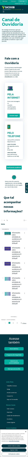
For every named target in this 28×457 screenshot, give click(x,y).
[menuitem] (5, 1)
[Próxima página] (24, 323)
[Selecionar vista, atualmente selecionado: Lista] (25, 220)
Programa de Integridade (14, 355)
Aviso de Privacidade (14, 441)
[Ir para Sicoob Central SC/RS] (8, 7)
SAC (16, 77)
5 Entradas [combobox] (13, 316)
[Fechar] (25, 431)
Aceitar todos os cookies (14, 445)
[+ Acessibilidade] (26, 191)
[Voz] (26, 187)
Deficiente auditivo (14, 167)
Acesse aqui (13, 115)
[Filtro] (4, 220)
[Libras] (26, 184)
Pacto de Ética (14, 348)
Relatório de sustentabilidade (14, 362)
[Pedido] (7, 220)
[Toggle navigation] (3, 11)
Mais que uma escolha (14, 369)
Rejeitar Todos (14, 450)
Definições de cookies (14, 454)
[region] (14, 443)
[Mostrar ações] (24, 233)
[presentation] (5, 1)
